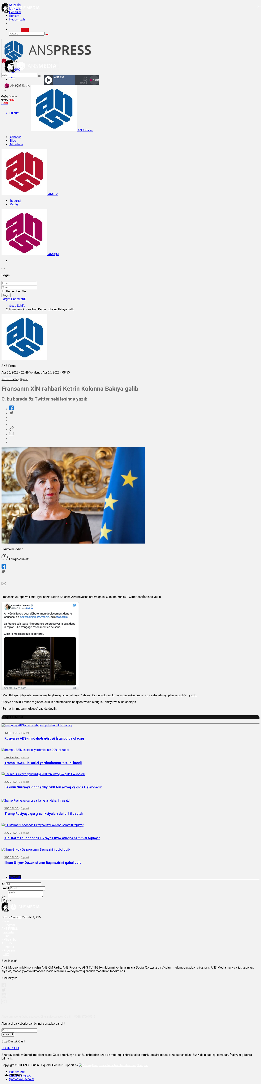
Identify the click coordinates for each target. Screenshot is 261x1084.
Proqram (9, 950)
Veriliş (13, 204)
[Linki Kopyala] (11, 429)
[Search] (25, 30)
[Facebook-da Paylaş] (11, 409)
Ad (3, 884)
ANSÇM (53, 254)
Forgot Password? (14, 299)
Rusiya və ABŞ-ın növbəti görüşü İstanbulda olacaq (44, 738)
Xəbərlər (15, 137)
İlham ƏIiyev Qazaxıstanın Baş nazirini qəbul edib (42, 863)
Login (6, 295)
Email (5, 888)
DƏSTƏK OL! (10, 1048)
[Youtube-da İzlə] (4, 997)
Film (6, 954)
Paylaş (7, 900)
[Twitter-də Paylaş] (11, 413)
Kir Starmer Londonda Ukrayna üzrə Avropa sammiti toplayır (52, 838)
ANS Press (85, 130)
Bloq (12, 140)
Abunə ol (8, 1034)
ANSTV (52, 194)
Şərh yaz (15, 877)
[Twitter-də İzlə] (4, 991)
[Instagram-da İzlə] (4, 1003)
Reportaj (15, 201)
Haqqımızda (17, 19)
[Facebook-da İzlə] (4, 986)
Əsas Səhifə (17, 305)
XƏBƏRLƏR (10, 379)
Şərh (4, 896)
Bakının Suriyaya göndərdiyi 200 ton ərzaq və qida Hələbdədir (53, 787)
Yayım (7, 921)
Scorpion (142, 1065)
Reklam (14, 16)
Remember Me (16, 291)
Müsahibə (16, 144)
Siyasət (24, 379)
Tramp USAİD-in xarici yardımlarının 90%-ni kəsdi (43, 763)
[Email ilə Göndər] (11, 435)
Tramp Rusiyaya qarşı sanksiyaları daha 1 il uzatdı (43, 814)
